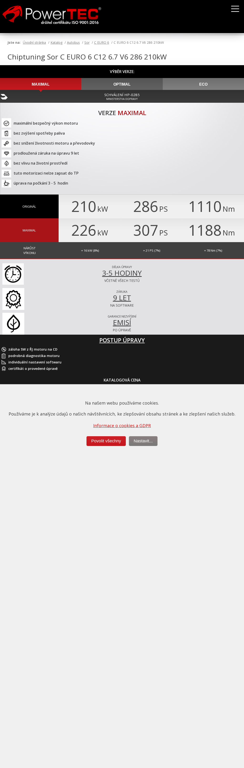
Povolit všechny (106, 441)
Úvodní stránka (34, 42)
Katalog (56, 42)
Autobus (73, 42)
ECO (203, 84)
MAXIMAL (41, 84)
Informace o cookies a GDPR (122, 425)
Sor (87, 42)
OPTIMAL (122, 84)
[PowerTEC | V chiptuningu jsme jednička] (62, 16)
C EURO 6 (101, 42)
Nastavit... (143, 441)
